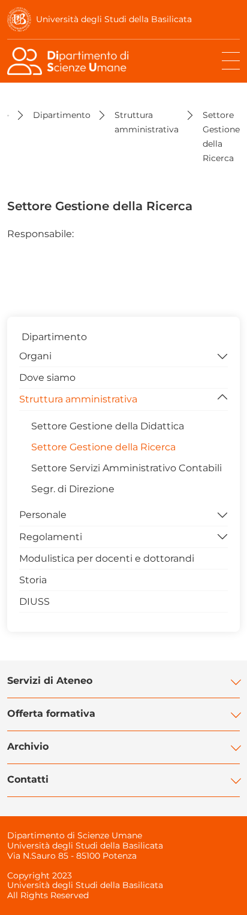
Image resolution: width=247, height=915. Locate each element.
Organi (35, 356)
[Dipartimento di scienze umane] (70, 61)
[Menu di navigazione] (231, 61)
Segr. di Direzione (73, 489)
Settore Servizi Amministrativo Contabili (126, 468)
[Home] (8, 115)
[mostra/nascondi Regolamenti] (222, 536)
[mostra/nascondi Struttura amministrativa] (222, 398)
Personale (43, 514)
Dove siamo (47, 377)
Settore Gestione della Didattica (107, 426)
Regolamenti (50, 537)
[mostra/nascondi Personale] (222, 513)
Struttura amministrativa (78, 399)
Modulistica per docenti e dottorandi (106, 558)
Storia (33, 580)
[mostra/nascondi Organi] (222, 355)
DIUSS (34, 601)
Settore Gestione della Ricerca (103, 447)
